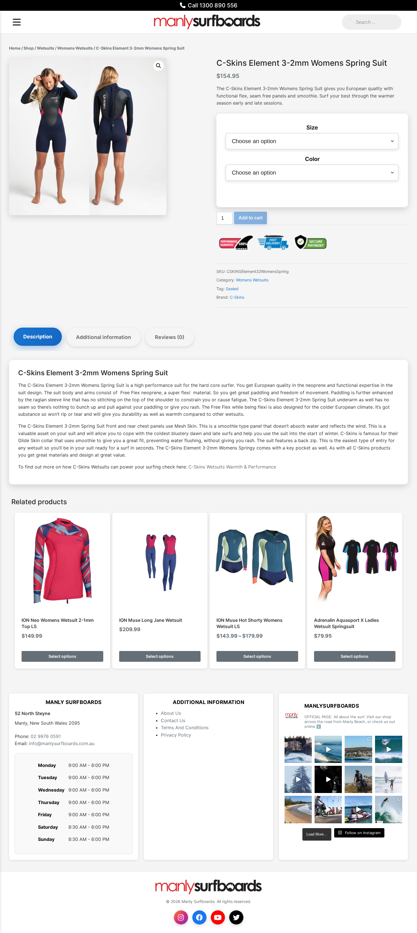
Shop (29, 48)
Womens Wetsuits (75, 48)
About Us (171, 713)
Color (312, 159)
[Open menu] (17, 22)
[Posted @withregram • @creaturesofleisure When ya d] (358, 779)
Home (14, 48)
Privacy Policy (176, 735)
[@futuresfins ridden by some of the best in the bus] (388, 809)
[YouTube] (218, 917)
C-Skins (237, 297)
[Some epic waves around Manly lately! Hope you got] (298, 749)
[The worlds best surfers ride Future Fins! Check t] (388, 779)
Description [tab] (37, 337)
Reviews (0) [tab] (169, 337)
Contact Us (173, 720)
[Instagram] (181, 917)
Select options (62, 656)
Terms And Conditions (184, 727)
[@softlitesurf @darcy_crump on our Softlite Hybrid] (298, 779)
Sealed (232, 288)
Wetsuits (45, 48)
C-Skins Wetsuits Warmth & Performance (232, 467)
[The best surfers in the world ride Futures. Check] (388, 749)
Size (312, 127)
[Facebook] (199, 917)
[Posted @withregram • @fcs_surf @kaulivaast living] (358, 809)
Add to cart (250, 217)
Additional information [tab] (103, 337)
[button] (158, 66)
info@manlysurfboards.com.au (61, 743)
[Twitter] (236, 917)
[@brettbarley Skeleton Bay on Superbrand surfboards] (328, 749)
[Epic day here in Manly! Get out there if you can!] (358, 749)
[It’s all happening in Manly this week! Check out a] (328, 809)
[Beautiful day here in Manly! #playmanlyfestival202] (298, 809)
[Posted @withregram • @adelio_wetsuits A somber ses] (328, 779)
